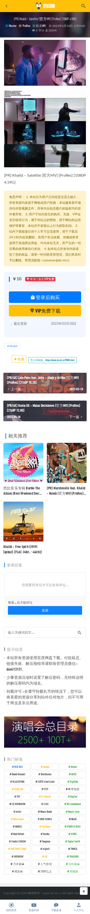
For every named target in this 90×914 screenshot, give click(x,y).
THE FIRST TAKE (18, 848)
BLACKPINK (18, 781)
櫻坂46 (18, 871)
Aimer (74, 766)
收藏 (20, 359)
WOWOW (18, 856)
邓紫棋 (74, 871)
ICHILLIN (18, 789)
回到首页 (11, 910)
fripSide (74, 781)
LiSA (46, 804)
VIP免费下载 (47, 310)
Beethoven (46, 774)
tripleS (46, 848)
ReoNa (46, 834)
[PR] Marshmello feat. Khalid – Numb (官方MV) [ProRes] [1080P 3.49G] (66, 493)
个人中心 (78, 910)
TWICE (74, 848)
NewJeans (18, 819)
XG (46, 856)
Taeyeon (46, 841)
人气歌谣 (46, 864)
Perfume (46, 826)
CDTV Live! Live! (46, 781)
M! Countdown (74, 804)
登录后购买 (47, 297)
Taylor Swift (74, 841)
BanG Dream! (18, 774)
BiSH (73, 774)
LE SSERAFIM (18, 804)
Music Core (73, 811)
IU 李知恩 (73, 789)
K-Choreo (46, 796)
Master (13, 26)
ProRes (26, 26)
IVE (18, 796)
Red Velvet (18, 834)
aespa (46, 766)
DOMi (52, 30)
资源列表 (34, 910)
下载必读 (56, 910)
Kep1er (74, 796)
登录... (12, 602)
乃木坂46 (18, 864)
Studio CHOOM (18, 841)
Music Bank (46, 811)
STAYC (74, 834)
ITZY (46, 789)
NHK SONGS (46, 819)
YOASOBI (73, 856)
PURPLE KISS (74, 826)
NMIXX (18, 826)
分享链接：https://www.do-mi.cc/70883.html (54, 360)
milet (18, 811)
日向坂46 (73, 864)
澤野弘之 (46, 871)
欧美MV (41, 26)
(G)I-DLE (18, 766)
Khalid (17, 175)
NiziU (74, 819)
